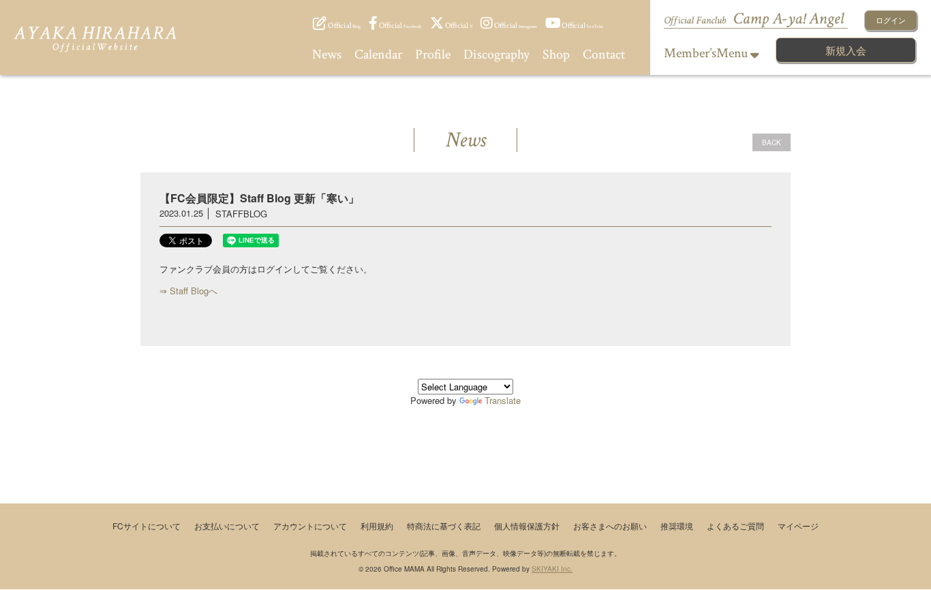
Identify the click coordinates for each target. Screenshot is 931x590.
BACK (771, 142)
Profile (433, 54)
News (326, 54)
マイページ (798, 525)
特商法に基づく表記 (443, 525)
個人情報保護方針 (527, 525)
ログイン (891, 19)
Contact (604, 54)
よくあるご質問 (735, 525)
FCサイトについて (146, 525)
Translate (503, 400)
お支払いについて (227, 525)
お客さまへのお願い (610, 525)
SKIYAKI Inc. (552, 569)
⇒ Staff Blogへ (188, 290)
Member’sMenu (707, 53)
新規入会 (845, 50)
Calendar (378, 54)
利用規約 (377, 525)
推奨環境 (676, 525)
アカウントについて (310, 525)
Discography (496, 54)
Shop (556, 54)
